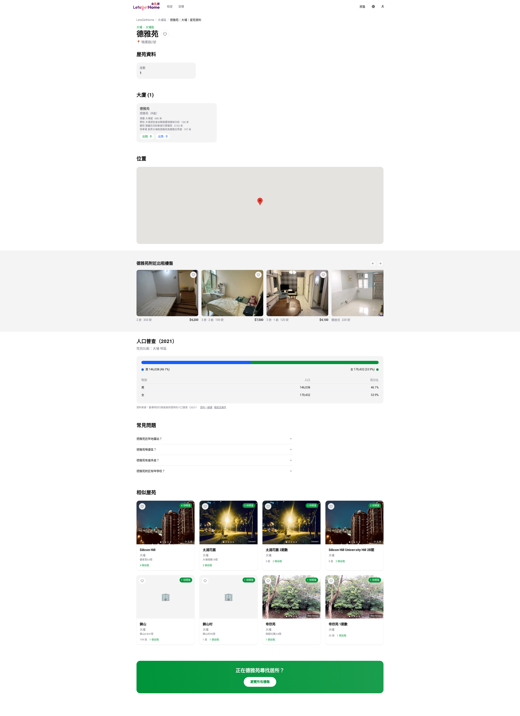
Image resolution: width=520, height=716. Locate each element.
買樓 (181, 6)
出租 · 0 (147, 136)
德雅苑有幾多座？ (147, 460)
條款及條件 (220, 407)
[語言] (373, 6)
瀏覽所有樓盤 (260, 682)
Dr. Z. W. (189, 541)
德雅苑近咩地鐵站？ (149, 438)
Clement (252, 541)
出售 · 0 (162, 136)
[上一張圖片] (141, 522)
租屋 (170, 6)
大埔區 (162, 20)
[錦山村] (362, 296)
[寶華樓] (297, 296)
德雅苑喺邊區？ (146, 449)
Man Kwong (313, 616)
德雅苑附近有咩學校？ (150, 471)
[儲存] (165, 34)
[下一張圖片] (190, 522)
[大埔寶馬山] (232, 296)
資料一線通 (206, 407)
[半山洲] (167, 296)
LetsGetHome (145, 20)
